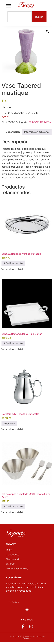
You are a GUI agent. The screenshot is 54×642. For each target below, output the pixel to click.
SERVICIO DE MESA (39, 122)
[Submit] (27, 610)
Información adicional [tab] (36, 131)
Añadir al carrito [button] (13, 263)
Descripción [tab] (13, 131)
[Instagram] (31, 626)
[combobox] (20, 16)
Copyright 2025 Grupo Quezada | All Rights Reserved (27, 637)
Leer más (9, 423)
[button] (47, 31)
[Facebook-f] (23, 626)
